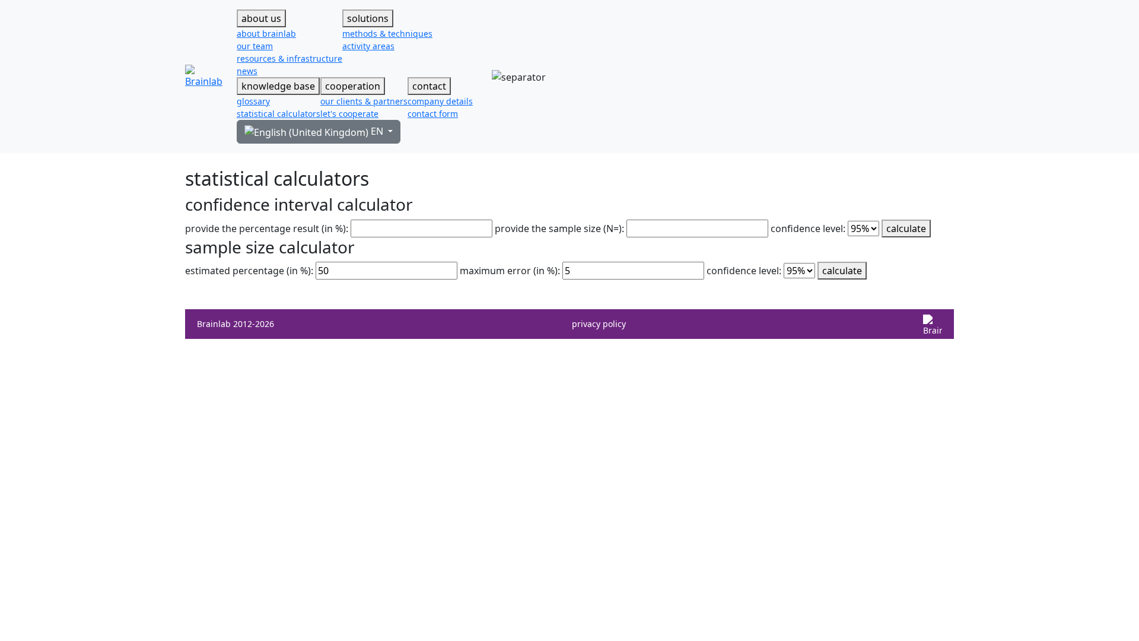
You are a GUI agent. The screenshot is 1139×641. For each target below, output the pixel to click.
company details (440, 101)
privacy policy (599, 323)
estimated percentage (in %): (249, 270)
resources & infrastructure (289, 58)
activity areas (368, 46)
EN (377, 131)
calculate (906, 228)
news (247, 71)
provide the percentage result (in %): (266, 228)
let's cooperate (349, 113)
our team (255, 46)
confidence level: (808, 228)
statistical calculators (278, 113)
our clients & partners (364, 101)
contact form (433, 113)
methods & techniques (387, 33)
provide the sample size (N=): (559, 228)
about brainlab (266, 33)
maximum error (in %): (510, 270)
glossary (253, 101)
